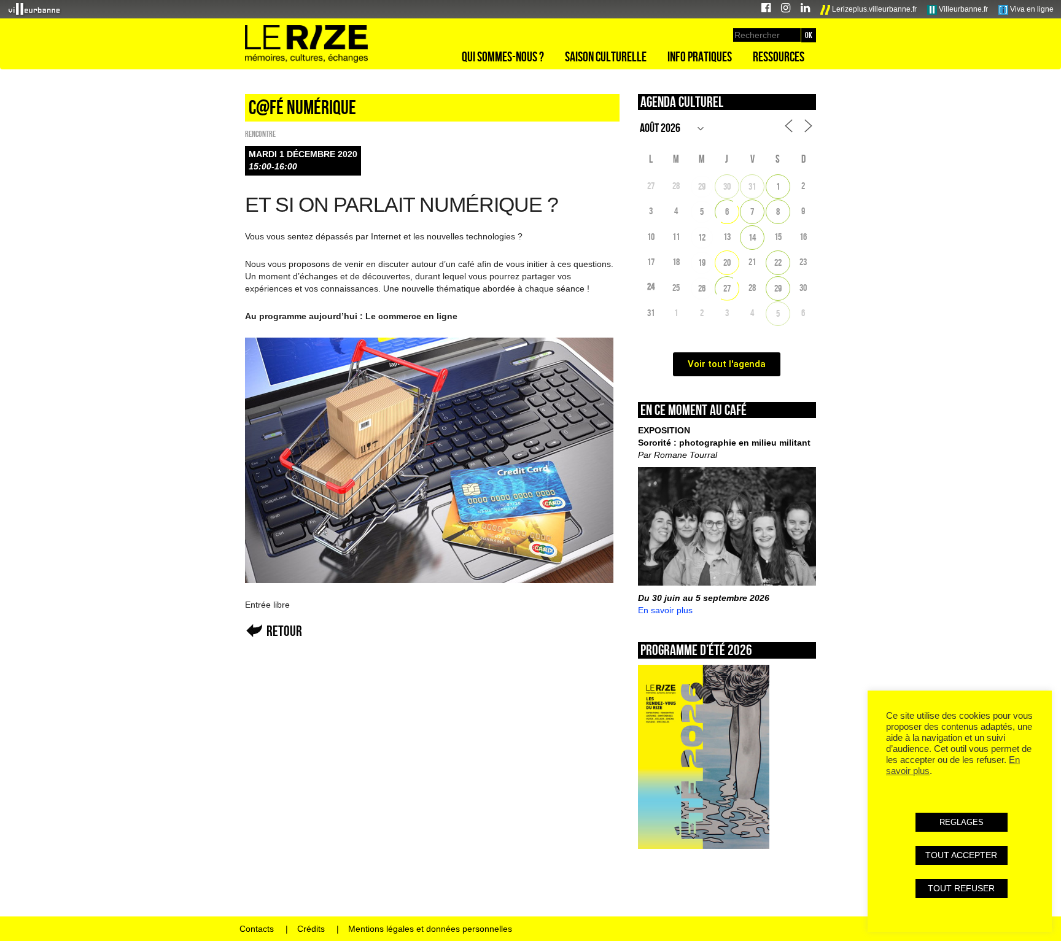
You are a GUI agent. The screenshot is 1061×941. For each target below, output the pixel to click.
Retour (284, 630)
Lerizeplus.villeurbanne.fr (873, 9)
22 (778, 262)
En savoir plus (665, 610)
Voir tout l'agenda (727, 364)
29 (701, 186)
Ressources (778, 56)
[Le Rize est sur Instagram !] (785, 9)
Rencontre (260, 134)
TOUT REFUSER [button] (961, 888)
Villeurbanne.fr (962, 9)
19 (701, 262)
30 (727, 186)
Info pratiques (699, 56)
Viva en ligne (1031, 9)
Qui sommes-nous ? (503, 56)
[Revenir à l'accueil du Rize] (306, 44)
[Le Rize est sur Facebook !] (766, 9)
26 (701, 288)
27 (727, 288)
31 (752, 186)
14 (752, 237)
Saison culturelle (606, 56)
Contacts (256, 929)
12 (701, 237)
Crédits (311, 929)
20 (727, 262)
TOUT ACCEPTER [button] (961, 855)
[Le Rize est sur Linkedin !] (805, 9)
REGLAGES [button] (961, 822)
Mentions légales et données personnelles (430, 929)
